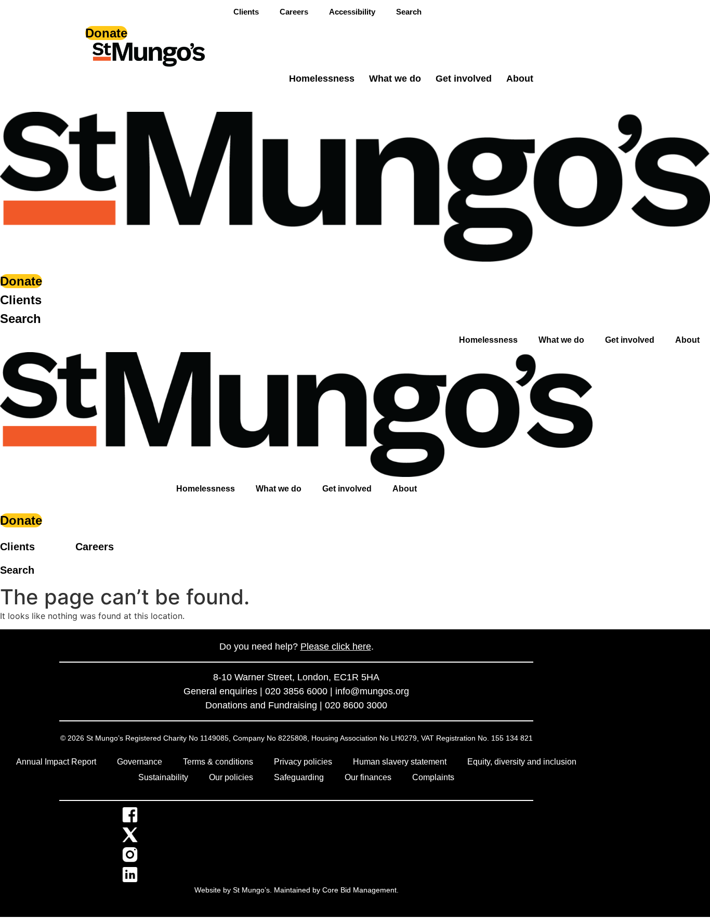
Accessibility (352, 11)
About (519, 78)
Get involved (464, 78)
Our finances (368, 777)
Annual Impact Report (56, 761)
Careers (294, 11)
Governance (139, 761)
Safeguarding (299, 777)
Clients (246, 11)
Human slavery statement (399, 761)
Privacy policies (303, 761)
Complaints (433, 777)
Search (409, 11)
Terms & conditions (218, 761)
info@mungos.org (372, 691)
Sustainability (163, 777)
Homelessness (321, 78)
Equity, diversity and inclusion (521, 761)
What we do (395, 78)
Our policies (231, 777)
